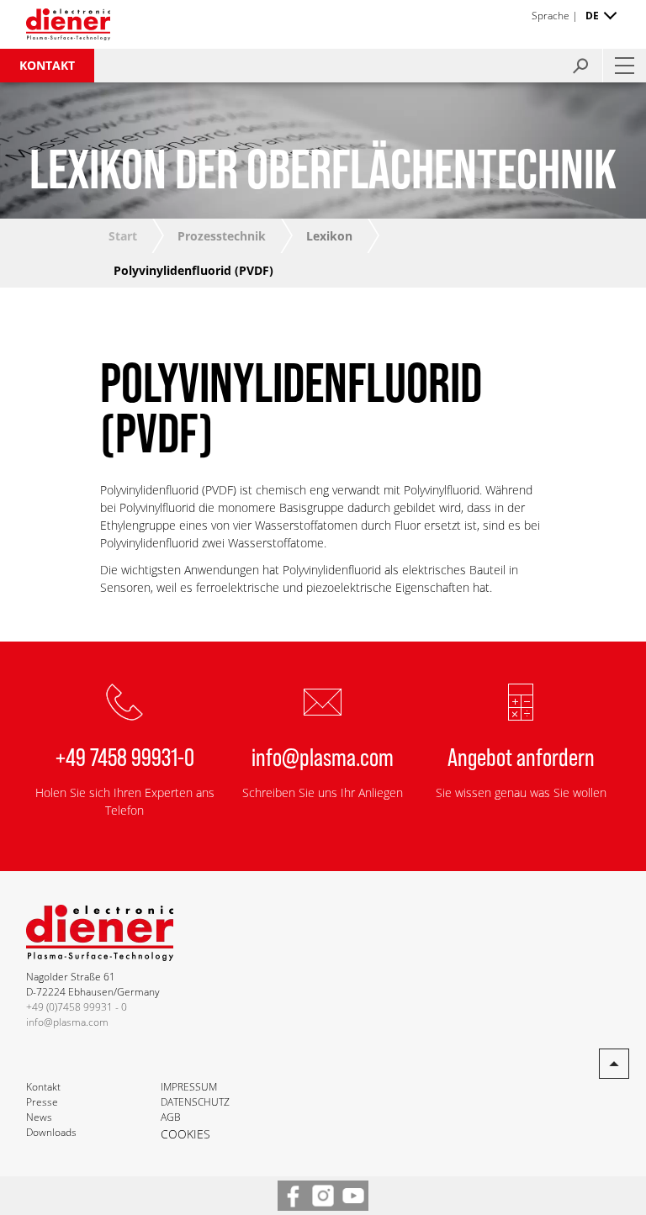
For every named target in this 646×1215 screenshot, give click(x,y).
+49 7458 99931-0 (125, 756)
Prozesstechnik (221, 236)
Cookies (185, 1134)
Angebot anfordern (521, 756)
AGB (171, 1117)
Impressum (189, 1087)
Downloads (51, 1132)
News (39, 1117)
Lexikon (329, 236)
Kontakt (47, 65)
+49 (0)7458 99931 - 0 (76, 1007)
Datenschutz (195, 1102)
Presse (42, 1102)
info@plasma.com (323, 756)
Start (123, 236)
